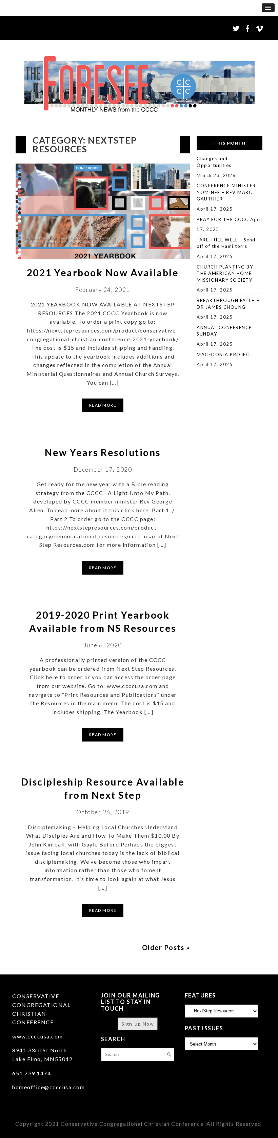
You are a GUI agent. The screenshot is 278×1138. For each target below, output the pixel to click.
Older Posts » (166, 947)
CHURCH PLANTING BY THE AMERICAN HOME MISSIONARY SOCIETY (225, 273)
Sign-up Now (137, 1024)
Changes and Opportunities (214, 162)
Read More (103, 405)
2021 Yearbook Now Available (103, 272)
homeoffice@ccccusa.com (48, 1087)
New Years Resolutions (103, 452)
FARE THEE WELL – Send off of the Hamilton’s (226, 243)
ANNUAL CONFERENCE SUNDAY (224, 331)
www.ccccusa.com (37, 1036)
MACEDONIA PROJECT (225, 354)
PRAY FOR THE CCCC (223, 219)
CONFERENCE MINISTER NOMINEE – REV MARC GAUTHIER (226, 192)
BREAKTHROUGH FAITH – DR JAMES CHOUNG (228, 304)
